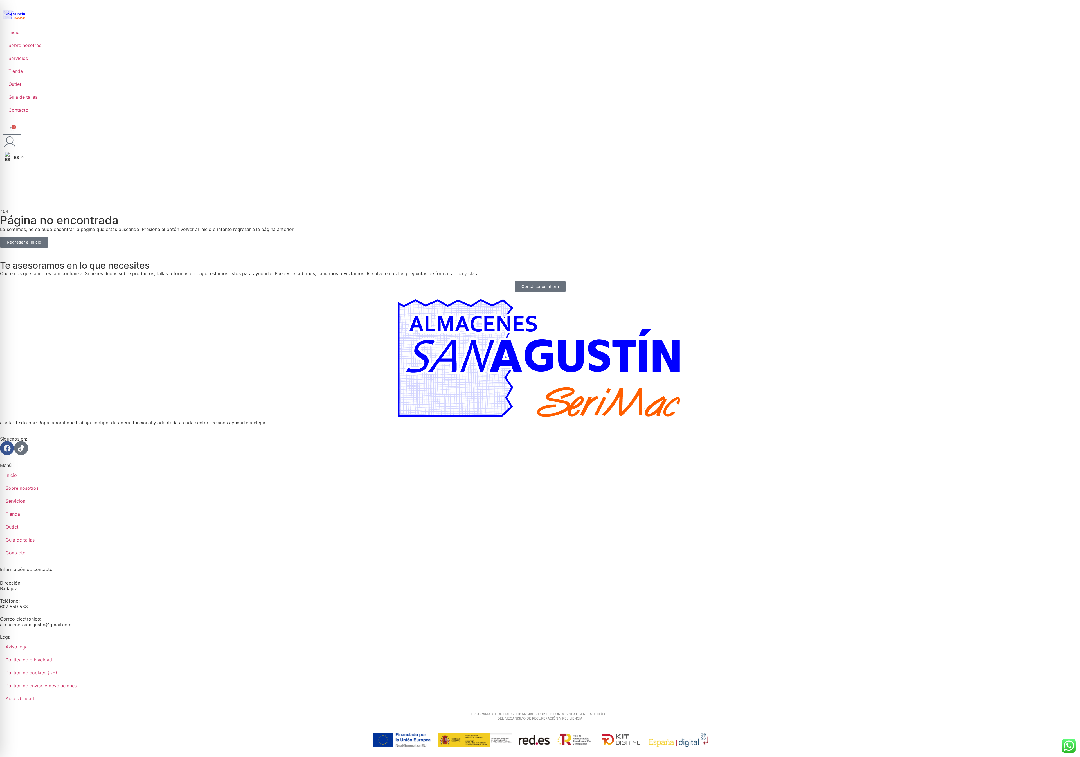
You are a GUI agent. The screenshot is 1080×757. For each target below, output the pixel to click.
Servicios (18, 58)
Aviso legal (17, 647)
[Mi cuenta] (10, 142)
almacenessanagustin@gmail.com (35, 624)
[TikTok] (21, 448)
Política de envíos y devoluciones (41, 685)
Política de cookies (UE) (31, 672)
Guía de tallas (22, 97)
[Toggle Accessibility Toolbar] (13, 744)
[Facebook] (7, 448)
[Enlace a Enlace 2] (540, 359)
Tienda (15, 71)
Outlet (14, 84)
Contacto (18, 110)
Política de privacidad (29, 659)
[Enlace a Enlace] (14, 14)
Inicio (14, 32)
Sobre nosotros (24, 45)
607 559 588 (14, 606)
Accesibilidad (20, 698)
